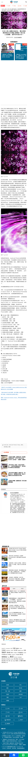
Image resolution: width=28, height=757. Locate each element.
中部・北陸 (7, 691)
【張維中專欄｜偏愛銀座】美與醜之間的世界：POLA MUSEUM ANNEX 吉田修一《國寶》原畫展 (17, 458)
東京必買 (11, 659)
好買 (26, 5)
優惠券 (2, 5)
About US (14, 753)
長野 (19, 660)
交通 (8, 716)
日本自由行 (13, 654)
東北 (20, 684)
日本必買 (24, 652)
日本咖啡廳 (20, 652)
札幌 (8, 657)
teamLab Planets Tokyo (14, 444)
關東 (21, 660)
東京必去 (4, 659)
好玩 (15, 5)
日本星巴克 (4, 654)
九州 (11, 648)
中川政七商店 (8, 648)
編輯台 (21, 716)
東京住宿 (15, 657)
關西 (24, 660)
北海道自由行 (8, 650)
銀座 (17, 660)
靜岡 (7, 662)
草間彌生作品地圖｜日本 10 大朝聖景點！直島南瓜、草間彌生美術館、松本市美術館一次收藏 (13, 736)
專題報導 (8, 719)
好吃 (9, 5)
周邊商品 (19, 650)
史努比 (12, 650)
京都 (14, 648)
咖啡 (22, 650)
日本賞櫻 (17, 654)
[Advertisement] (14, 74)
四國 (7, 697)
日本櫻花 (9, 654)
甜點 (11, 660)
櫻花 (7, 660)
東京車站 (4, 660)
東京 (22, 444)
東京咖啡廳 (19, 657)
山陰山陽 (20, 694)
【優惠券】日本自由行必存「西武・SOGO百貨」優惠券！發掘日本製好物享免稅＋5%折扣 (13, 740)
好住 (20, 5)
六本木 (20, 648)
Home (3, 9)
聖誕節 (14, 660)
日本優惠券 (15, 652)
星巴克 (21, 654)
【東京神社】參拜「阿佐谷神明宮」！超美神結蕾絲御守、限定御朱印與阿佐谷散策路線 (16, 466)
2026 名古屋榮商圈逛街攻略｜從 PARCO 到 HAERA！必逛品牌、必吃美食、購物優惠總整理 (13, 747)
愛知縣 (8, 652)
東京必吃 (8, 659)
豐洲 (9, 446)
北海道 (4, 650)
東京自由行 (21, 659)
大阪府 (7, 694)
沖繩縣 (7, 700)
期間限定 (4, 657)
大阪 (24, 650)
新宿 (12, 652)
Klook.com (4, 644)
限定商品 (4, 662)
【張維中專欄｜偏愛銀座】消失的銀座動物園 (17, 481)
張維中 (4, 652)
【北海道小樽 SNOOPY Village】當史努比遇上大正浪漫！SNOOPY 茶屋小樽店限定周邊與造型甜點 (14, 733)
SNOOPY (3, 648)
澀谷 (9, 660)
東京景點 (6, 446)
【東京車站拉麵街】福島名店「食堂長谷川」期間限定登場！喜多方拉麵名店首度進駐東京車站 (16, 474)
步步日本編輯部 (18, 37)
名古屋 (15, 650)
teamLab (6, 444)
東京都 (20, 688)
